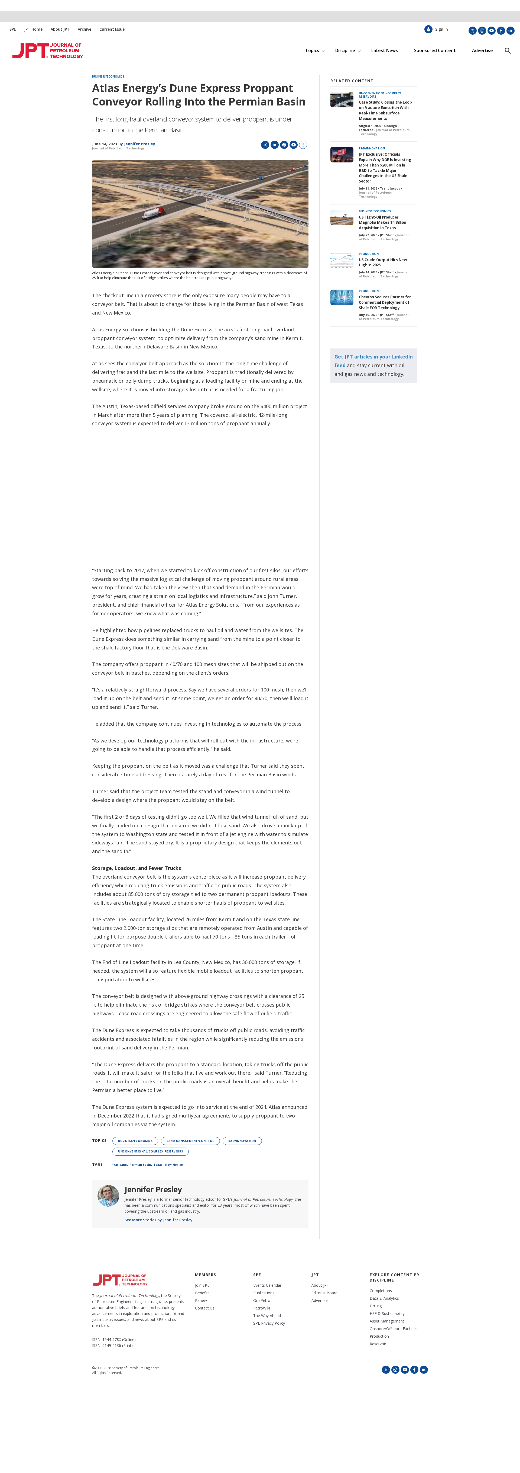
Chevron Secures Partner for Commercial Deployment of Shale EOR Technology (385, 302)
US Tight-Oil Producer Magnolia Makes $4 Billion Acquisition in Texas (382, 222)
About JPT (60, 29)
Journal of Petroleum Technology (118, 148)
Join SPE (202, 1285)
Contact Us (204, 1308)
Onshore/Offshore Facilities (394, 1328)
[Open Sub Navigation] (322, 50)
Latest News (384, 50)
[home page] (43, 50)
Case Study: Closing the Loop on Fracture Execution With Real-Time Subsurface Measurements (385, 110)
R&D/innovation (242, 1141)
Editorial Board (324, 1293)
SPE (12, 29)
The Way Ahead (267, 1315)
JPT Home (33, 29)
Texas (158, 1165)
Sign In (441, 29)
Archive (84, 29)
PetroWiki (261, 1308)
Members (205, 1274)
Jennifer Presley (153, 1189)
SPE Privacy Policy (269, 1323)
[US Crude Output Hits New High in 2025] (341, 260)
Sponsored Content (435, 50)
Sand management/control (190, 1141)
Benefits (202, 1293)
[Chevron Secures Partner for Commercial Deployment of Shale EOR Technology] (341, 297)
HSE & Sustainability (387, 1313)
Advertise (482, 50)
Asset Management (387, 1321)
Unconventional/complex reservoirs (150, 1151)
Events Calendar (267, 1285)
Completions (381, 1290)
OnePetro (261, 1300)
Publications (263, 1293)
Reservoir (378, 1343)
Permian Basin (140, 1165)
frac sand (119, 1165)
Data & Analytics (384, 1298)
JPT (315, 1274)
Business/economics (108, 76)
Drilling (376, 1306)
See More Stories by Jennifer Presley (159, 1219)
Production (369, 254)
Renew (201, 1300)
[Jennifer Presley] (108, 1196)
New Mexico (174, 1165)
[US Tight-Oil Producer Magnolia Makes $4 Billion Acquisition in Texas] (341, 217)
